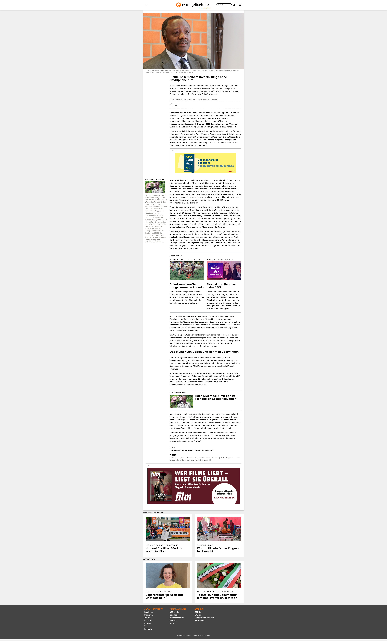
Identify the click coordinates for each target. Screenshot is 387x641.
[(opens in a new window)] (205, 163)
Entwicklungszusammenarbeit (207, 99)
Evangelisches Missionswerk (186, 458)
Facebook (148, 612)
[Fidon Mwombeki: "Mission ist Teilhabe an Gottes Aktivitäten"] (181, 401)
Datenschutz (196, 635)
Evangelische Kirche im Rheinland (182, 460)
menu (147, 4)
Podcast (173, 620)
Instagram (148, 615)
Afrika (172, 458)
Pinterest (148, 620)
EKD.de (198, 615)
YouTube (148, 618)
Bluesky (147, 623)
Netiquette (180, 635)
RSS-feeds (174, 612)
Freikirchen (199, 620)
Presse (188, 635)
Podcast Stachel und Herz (220, 260)
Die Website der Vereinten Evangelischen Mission (192, 450)
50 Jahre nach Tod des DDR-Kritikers (215, 592)
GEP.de (198, 612)
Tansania (215, 458)
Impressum (206, 635)
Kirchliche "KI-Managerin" (158, 592)
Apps (172, 623)
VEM (222, 458)
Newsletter (174, 615)
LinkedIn (148, 629)
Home (172, 105)
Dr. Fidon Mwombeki (203, 460)
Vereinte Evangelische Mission (185, 260)
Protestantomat (177, 618)
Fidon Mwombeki (204, 458)
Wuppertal (229, 458)
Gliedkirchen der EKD (204, 618)
